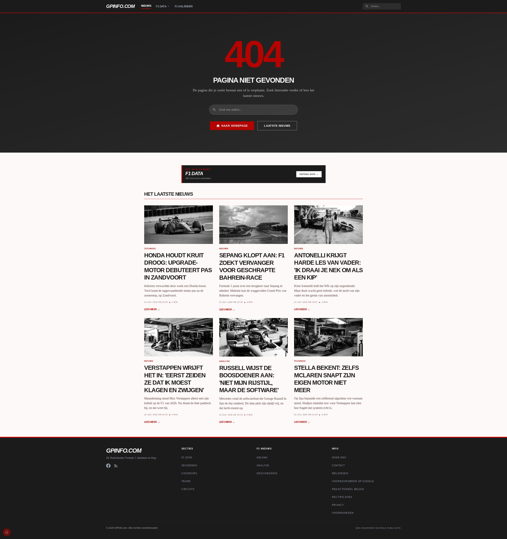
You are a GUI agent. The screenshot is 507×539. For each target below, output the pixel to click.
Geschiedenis (267, 473)
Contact (338, 465)
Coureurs (189, 473)
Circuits (188, 489)
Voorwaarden (343, 513)
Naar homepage (234, 125)
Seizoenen (189, 465)
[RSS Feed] (116, 465)
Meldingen (340, 473)
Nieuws (146, 5)
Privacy (338, 505)
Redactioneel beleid (348, 489)
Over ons (339, 457)
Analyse (263, 465)
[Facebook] (108, 465)
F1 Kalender (184, 6)
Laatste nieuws (277, 125)
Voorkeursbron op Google (353, 481)
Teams (186, 481)
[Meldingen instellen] (7, 532)
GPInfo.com (120, 6)
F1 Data (161, 6)
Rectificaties (342, 497)
